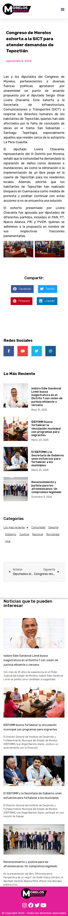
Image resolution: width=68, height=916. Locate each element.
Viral (7, 541)
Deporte (53, 527)
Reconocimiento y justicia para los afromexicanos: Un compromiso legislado (46, 487)
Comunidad (38, 527)
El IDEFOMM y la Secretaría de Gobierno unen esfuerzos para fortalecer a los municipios (47, 458)
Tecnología (52, 534)
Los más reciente (14, 527)
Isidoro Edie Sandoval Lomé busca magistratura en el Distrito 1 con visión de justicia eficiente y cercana (47, 397)
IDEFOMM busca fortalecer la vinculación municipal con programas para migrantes (46, 428)
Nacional (37, 534)
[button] (62, 9)
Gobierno (10, 534)
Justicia (24, 534)
